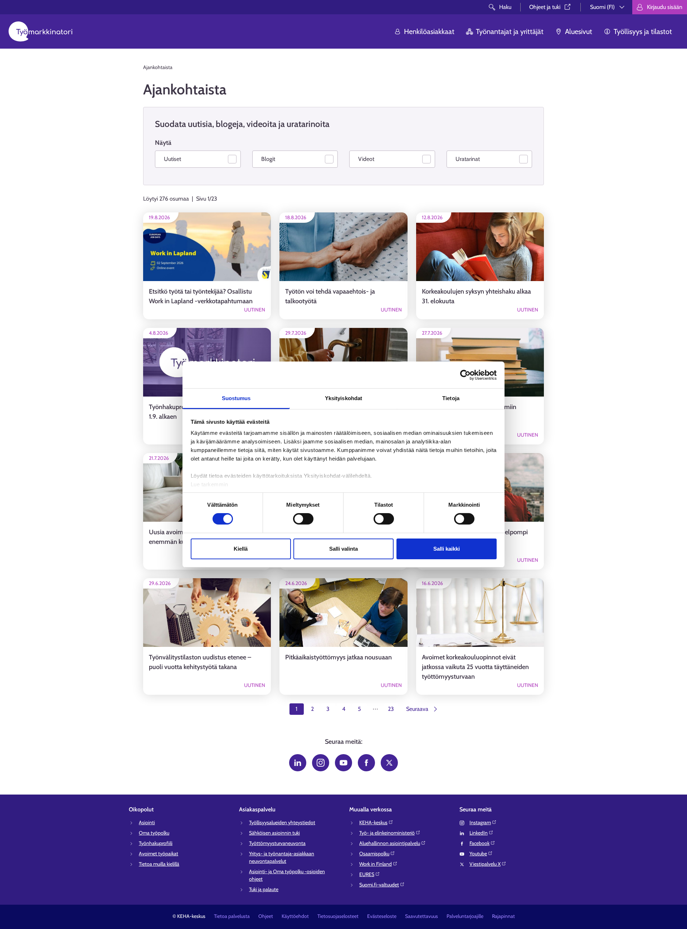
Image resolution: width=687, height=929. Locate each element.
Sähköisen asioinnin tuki (274, 833)
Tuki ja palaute (263, 889)
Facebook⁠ (479, 843)
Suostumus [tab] (236, 398)
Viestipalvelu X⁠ (485, 864)
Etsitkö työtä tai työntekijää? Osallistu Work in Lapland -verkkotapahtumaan (201, 296)
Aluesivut (578, 31)
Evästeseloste (381, 916)
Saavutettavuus (421, 916)
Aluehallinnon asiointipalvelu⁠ (389, 843)
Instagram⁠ (480, 822)
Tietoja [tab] (450, 398)
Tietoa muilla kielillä (159, 864)
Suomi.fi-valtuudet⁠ (379, 884)
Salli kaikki (446, 549)
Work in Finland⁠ (375, 864)
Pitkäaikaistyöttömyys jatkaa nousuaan (338, 657)
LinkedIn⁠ (478, 833)
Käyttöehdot (295, 916)
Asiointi (147, 822)
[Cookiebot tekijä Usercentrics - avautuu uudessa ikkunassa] (465, 374)
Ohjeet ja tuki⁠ (544, 7)
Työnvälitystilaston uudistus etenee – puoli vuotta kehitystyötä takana (200, 662)
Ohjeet (265, 916)
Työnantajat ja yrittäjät (510, 31)
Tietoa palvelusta (232, 916)
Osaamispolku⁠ (374, 853)
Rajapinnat (503, 916)
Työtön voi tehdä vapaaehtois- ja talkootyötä (330, 296)
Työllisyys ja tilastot (643, 31)
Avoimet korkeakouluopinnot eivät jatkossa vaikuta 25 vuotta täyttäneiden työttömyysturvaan (475, 666)
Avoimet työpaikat (158, 853)
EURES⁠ (366, 874)
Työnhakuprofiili (155, 843)
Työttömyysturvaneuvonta (277, 843)
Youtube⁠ (478, 853)
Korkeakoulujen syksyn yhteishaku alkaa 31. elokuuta (476, 296)
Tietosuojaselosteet (338, 916)
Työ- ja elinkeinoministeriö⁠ (387, 833)
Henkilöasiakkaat (429, 31)
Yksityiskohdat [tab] (343, 398)
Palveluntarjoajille (465, 916)
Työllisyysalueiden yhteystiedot (282, 822)
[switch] (303, 519)
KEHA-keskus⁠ (373, 822)
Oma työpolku (154, 833)
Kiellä (241, 549)
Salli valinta (343, 549)
